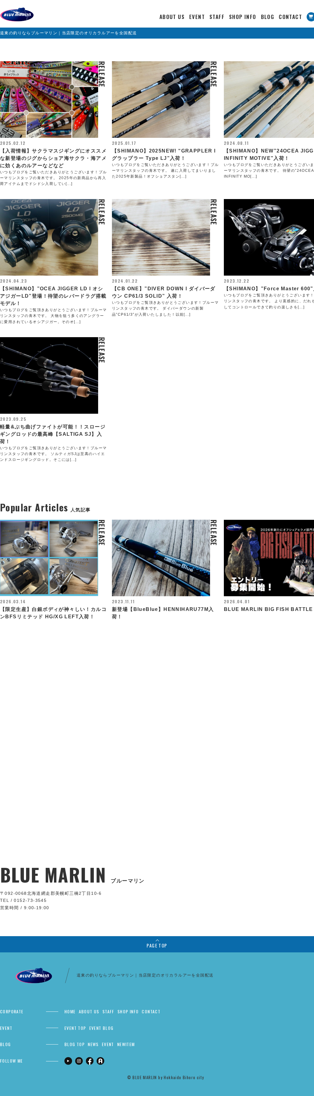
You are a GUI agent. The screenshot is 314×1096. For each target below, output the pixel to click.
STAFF (216, 17)
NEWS (93, 1044)
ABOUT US (172, 17)
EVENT (197, 17)
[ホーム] (17, 10)
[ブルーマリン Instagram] (79, 1060)
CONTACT (290, 17)
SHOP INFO (242, 17)
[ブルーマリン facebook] (90, 1060)
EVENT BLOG (101, 1028)
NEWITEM (126, 1044)
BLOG (267, 17)
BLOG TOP (74, 1044)
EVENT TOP (75, 1028)
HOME (70, 1011)
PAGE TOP (157, 945)
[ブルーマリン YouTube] (68, 1060)
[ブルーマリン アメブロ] (100, 1060)
